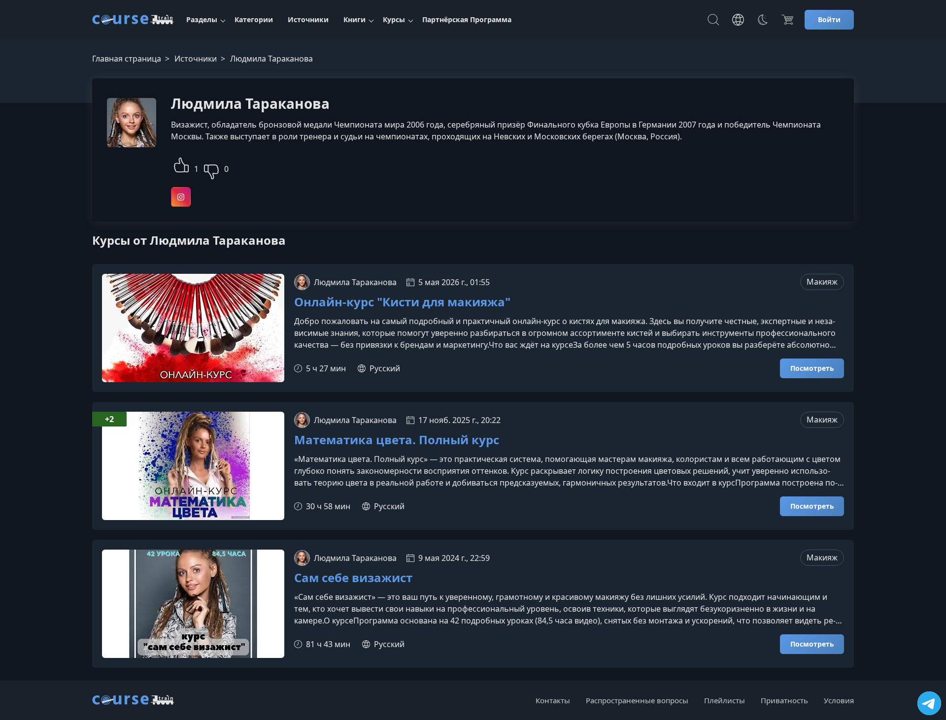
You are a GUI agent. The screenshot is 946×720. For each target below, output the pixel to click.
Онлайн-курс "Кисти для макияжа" (402, 302)
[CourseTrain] (133, 20)
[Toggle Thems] (763, 19)
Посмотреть (812, 368)
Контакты (553, 700)
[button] (181, 164)
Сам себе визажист (353, 578)
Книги (354, 19)
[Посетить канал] (929, 703)
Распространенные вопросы (637, 700)
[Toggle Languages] (738, 19)
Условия (839, 700)
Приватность (784, 700)
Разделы (201, 19)
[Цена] (787, 19)
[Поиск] (713, 19)
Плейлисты (724, 700)
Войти (829, 19)
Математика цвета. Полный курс (396, 440)
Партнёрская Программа (466, 19)
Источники (308, 19)
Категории (254, 19)
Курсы (394, 19)
